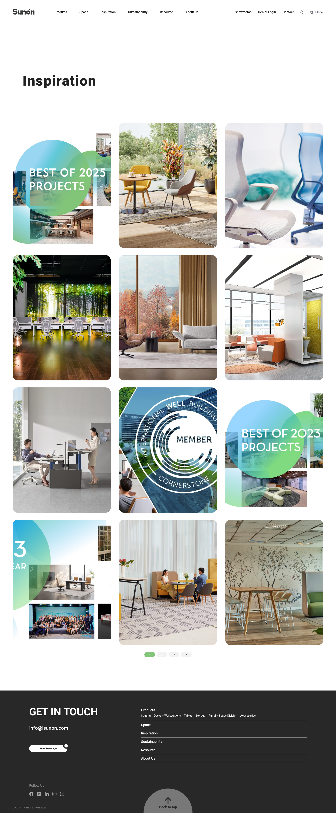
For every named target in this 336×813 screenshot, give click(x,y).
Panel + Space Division (223, 715)
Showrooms (243, 12)
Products (60, 12)
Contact (288, 12)
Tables (188, 715)
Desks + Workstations (167, 715)
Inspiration (108, 12)
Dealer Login (267, 12)
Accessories (248, 715)
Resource (166, 12)
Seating (146, 715)
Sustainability (138, 12)
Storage (200, 715)
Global (319, 12)
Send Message (48, 748)
